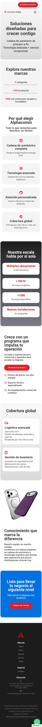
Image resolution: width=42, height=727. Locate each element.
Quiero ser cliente (21, 605)
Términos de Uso (12, 716)
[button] (37, 722)
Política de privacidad (28, 716)
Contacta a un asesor (28, 4)
